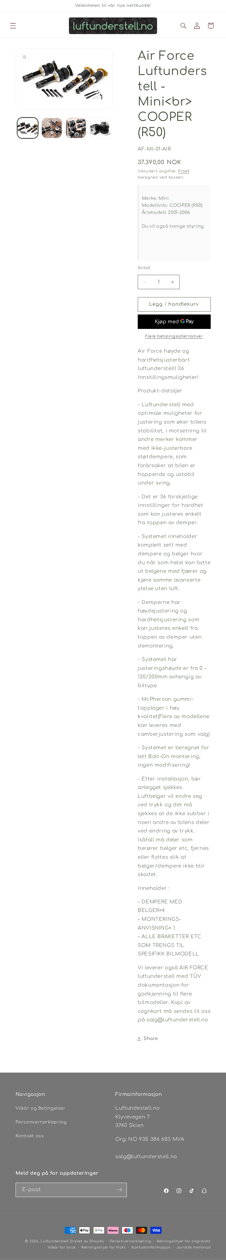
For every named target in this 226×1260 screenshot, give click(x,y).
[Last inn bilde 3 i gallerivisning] (76, 128)
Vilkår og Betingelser (41, 1108)
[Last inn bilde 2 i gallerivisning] (51, 128)
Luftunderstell (54, 1241)
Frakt (184, 171)
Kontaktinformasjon (151, 1247)
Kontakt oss (30, 1135)
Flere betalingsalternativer (174, 336)
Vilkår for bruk (62, 1247)
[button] (13, 25)
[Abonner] (119, 1190)
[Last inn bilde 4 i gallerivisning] (100, 128)
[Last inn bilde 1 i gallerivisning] (27, 128)
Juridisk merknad (194, 1247)
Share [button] (151, 1038)
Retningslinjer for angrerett (184, 1241)
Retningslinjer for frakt (104, 1247)
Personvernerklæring (41, 1122)
